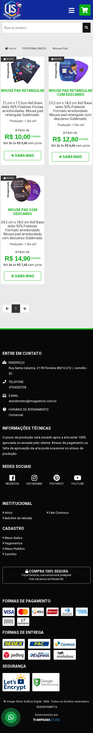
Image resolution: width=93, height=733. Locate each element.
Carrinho (10, 554)
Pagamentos (13, 543)
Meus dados (13, 538)
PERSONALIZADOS (34, 48)
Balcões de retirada (18, 518)
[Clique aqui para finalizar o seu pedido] (85, 10)
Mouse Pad (60, 48)
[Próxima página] (24, 308)
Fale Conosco (58, 513)
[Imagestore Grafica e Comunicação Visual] (12, 18)
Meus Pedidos (14, 549)
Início (12, 48)
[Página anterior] (7, 308)
